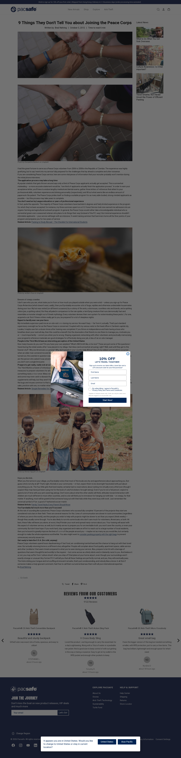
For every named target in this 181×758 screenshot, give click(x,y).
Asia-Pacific (127, 742)
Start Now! (107, 400)
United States (107, 742)
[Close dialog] (128, 353)
